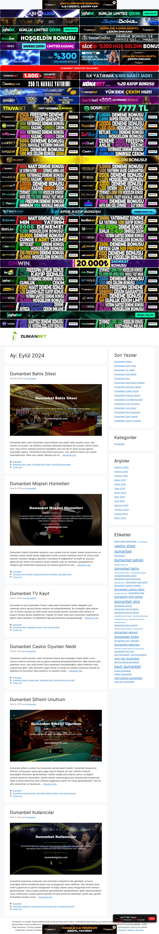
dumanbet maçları (120, 622)
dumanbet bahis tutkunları (127, 579)
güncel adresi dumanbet (126, 662)
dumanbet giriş (127, 601)
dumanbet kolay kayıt (121, 619)
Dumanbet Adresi (123, 361)
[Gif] (79, 160)
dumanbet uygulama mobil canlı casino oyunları (129, 648)
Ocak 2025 (119, 488)
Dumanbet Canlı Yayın (125, 366)
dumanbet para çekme (125, 625)
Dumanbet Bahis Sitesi (33, 373)
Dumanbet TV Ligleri (124, 370)
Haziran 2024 (121, 514)
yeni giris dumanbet (51, 627)
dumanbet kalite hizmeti (140, 616)
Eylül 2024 (119, 501)
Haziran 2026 (121, 471)
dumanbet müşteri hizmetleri (45, 574)
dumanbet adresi (128, 560)
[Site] (39, 116)
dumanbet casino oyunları (127, 585)
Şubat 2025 (120, 484)
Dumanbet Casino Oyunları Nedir (43, 646)
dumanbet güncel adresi (126, 612)
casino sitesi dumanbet (124, 548)
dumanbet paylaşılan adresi (24, 793)
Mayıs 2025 (120, 480)
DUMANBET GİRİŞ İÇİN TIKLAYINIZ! (80, 68)
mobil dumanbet (122, 671)
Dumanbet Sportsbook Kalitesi (129, 383)
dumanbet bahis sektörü (138, 572)
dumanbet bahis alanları (121, 572)
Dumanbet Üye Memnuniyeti (128, 399)
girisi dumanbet (139, 654)
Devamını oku (69, 455)
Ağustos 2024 (121, 505)
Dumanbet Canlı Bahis (125, 374)
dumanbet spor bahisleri (126, 640)
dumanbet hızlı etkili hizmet (123, 616)
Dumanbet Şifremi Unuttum (37, 699)
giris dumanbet (122, 654)
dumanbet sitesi (65, 574)
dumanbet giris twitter (41, 464)
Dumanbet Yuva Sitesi (125, 408)
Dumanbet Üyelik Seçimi (126, 391)
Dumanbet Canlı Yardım (126, 416)
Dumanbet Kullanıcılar (32, 812)
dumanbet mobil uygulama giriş (44, 906)
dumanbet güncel (123, 606)
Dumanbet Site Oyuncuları (127, 412)
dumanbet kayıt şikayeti (23, 574)
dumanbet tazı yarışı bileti (64, 680)
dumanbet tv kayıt (34, 627)
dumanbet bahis (126, 568)
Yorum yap (17, 467)
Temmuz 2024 (121, 509)
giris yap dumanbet (126, 658)
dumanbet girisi (46, 680)
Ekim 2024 (119, 497)
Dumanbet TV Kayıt (29, 593)
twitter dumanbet (123, 674)
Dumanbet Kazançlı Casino (127, 387)
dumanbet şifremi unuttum (47, 793)
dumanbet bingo (119, 582)
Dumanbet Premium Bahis (127, 395)
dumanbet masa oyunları (136, 619)
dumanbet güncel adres (61, 464)
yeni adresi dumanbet (128, 678)
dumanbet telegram (127, 644)
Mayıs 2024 (120, 518)
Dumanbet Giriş (122, 378)
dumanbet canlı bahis (137, 582)
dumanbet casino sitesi (129, 589)
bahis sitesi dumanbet (125, 541)
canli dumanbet (142, 542)
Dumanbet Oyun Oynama (126, 404)
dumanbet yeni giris (66, 906)
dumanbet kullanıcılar (21, 906)
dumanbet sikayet (126, 632)
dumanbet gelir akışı (120, 593)
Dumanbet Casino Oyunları (127, 421)
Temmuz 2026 (121, 467)
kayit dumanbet (127, 666)
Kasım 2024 (120, 492)
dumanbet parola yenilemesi (123, 629)
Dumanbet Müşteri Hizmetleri (39, 483)
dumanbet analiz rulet (121, 564)
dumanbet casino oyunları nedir (26, 680)
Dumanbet (17, 462)
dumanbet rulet (138, 629)
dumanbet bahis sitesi (22, 464)
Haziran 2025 (121, 476)
